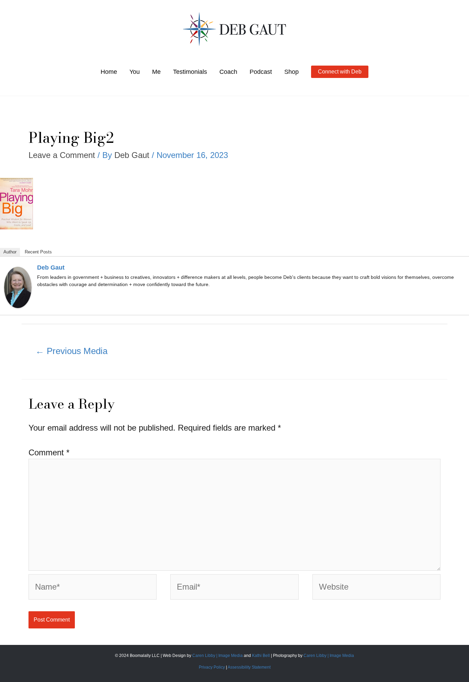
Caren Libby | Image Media (218, 655)
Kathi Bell (261, 655)
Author (9, 251)
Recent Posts (38, 251)
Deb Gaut (51, 267)
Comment (48, 452)
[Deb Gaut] (18, 286)
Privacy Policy (212, 667)
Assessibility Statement (249, 667)
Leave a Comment (61, 155)
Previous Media (71, 351)
